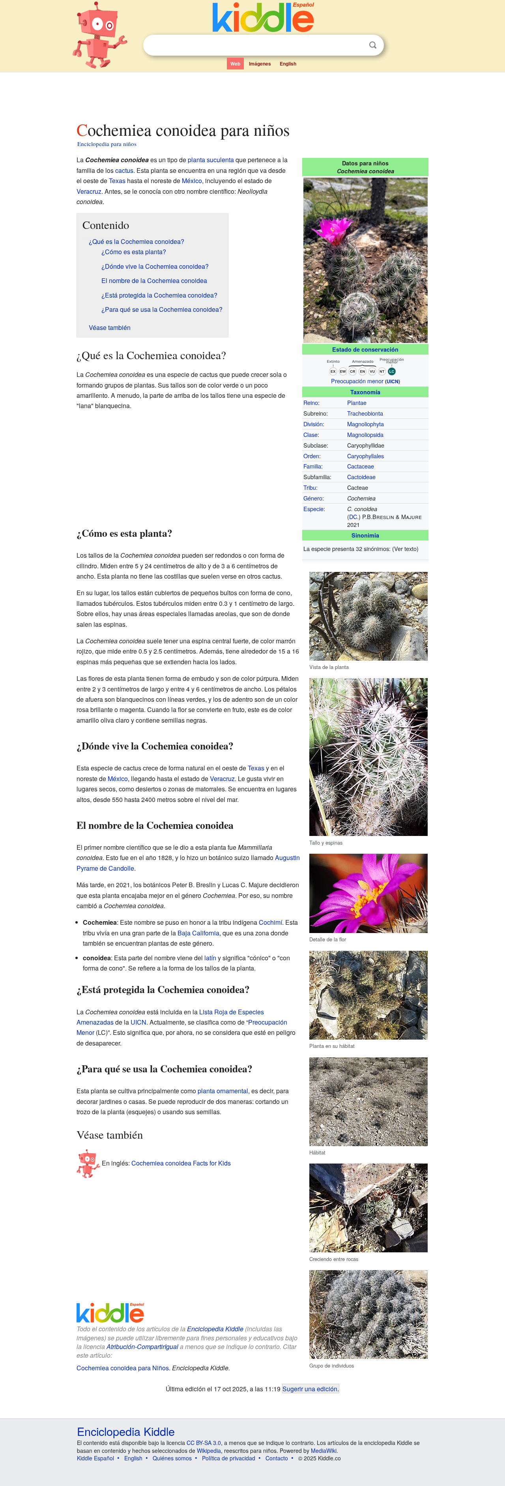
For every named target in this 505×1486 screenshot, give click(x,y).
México (192, 180)
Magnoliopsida (365, 434)
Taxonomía (365, 392)
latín (210, 957)
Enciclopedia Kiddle (215, 1328)
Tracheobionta (365, 413)
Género (312, 498)
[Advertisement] (252, 94)
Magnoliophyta (365, 424)
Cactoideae (361, 476)
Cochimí (270, 922)
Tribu (309, 487)
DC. (354, 516)
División (313, 424)
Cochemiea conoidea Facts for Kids (181, 1162)
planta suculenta (211, 159)
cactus (124, 170)
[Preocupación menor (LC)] (365, 365)
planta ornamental (223, 1090)
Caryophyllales (365, 456)
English (288, 63)
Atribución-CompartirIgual (142, 1346)
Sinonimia (365, 535)
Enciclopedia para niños (107, 144)
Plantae (357, 402)
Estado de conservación (365, 349)
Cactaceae (360, 466)
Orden (311, 456)
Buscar (372, 45)
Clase (310, 434)
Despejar (356, 45)
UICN (392, 381)
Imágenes (260, 63)
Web (235, 63)
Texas (117, 180)
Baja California (198, 932)
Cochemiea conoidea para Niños (123, 1367)
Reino (310, 402)
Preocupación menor (357, 381)
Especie (313, 508)
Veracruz (89, 191)
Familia (312, 466)
